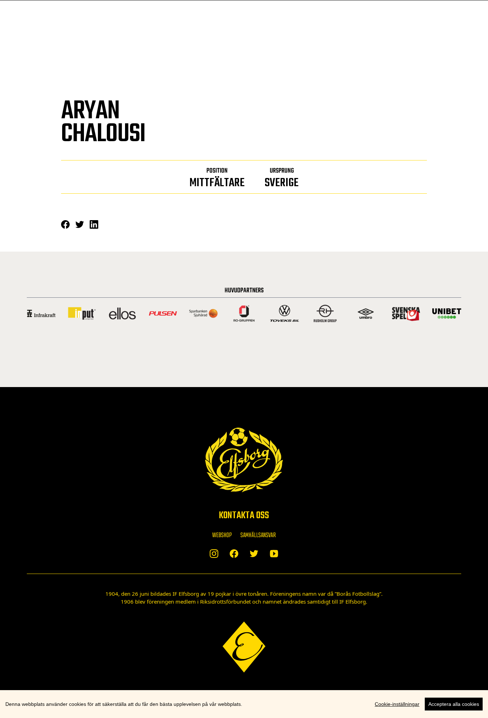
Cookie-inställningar (397, 704)
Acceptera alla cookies (453, 704)
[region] (244, 704)
